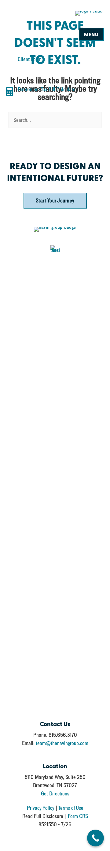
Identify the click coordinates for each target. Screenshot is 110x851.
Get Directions (55, 793)
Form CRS (78, 816)
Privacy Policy (40, 808)
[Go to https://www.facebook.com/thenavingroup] (55, 476)
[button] (55, 201)
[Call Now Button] (95, 838)
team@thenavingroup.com (62, 743)
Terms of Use (70, 808)
